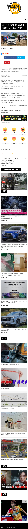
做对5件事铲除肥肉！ (6, 389)
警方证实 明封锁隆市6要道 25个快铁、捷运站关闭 (12, 459)
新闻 (12, 48)
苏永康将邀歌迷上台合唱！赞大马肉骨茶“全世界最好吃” (14, 486)
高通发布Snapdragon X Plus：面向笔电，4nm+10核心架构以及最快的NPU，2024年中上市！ (14, 217)
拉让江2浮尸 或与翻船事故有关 (12, 186)
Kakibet (9, 122)
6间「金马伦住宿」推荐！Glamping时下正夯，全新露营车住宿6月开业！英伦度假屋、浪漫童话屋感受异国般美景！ (7, 162)
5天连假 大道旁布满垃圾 (20, 159)
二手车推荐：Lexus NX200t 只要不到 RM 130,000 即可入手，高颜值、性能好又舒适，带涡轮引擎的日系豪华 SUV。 (14, 246)
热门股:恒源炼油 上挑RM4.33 (7, 409)
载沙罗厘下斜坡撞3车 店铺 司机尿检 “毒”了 (11, 364)
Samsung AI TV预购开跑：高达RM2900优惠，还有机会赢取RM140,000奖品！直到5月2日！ (14, 302)
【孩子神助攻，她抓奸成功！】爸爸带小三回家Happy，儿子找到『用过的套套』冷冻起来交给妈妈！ (14, 274)
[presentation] (23, 501)
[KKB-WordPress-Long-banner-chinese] (14, 118)
